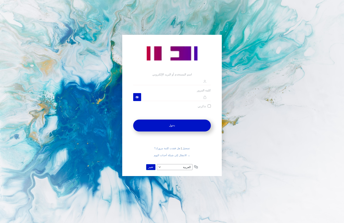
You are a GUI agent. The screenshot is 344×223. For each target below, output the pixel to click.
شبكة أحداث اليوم (172, 53)
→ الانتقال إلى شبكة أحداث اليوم (172, 155)
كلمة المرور (204, 90)
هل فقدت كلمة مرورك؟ (167, 148)
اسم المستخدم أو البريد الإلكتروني (172, 74)
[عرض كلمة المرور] (137, 97)
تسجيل (186, 148)
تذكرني (202, 106)
